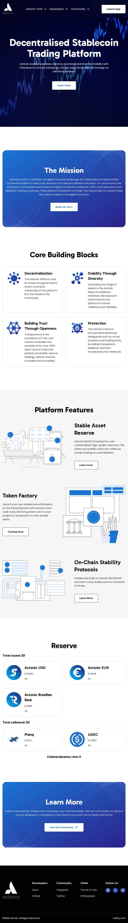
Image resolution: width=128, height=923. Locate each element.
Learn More (86, 598)
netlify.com (119, 918)
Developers (57, 9)
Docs (35, 890)
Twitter (60, 896)
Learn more (64, 85)
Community (78, 9)
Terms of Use (89, 890)
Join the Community (62, 827)
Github (36, 896)
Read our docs (64, 206)
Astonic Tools (34, 9)
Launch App (113, 9)
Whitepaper (88, 896)
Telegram (62, 890)
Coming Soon (16, 531)
